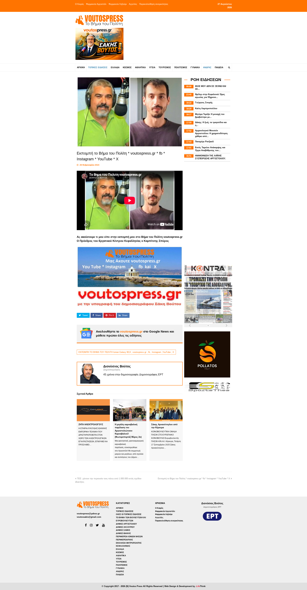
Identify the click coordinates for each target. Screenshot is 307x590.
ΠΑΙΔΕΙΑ (120, 575)
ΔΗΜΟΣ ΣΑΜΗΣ (123, 530)
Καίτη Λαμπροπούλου (206, 108)
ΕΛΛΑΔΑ (120, 549)
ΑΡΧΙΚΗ (119, 508)
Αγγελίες (133, 4)
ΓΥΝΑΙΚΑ (120, 568)
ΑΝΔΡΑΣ (120, 571)
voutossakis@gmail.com (89, 517)
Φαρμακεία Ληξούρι (118, 4)
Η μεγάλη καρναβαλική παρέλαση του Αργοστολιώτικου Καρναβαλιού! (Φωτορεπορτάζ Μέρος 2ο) (128, 430)
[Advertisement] (182, 37)
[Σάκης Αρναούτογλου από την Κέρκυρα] (166, 410)
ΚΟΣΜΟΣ (120, 552)
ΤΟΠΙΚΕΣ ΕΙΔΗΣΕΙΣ (124, 511)
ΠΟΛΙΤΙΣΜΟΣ (121, 565)
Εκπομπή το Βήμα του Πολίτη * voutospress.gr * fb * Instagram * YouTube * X (194, 478)
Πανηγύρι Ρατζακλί (204, 141)
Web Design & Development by (184, 586)
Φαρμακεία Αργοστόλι (96, 4)
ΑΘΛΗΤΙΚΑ (121, 555)
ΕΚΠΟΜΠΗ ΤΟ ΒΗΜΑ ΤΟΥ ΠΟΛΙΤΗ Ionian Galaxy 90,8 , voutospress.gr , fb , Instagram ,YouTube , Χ (126, 352)
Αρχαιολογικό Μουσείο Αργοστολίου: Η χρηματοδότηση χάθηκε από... (211, 133)
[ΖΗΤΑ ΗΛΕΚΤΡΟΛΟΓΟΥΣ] (93, 410)
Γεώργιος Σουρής (204, 102)
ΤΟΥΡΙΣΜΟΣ (121, 562)
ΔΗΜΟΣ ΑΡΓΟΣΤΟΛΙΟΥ (126, 524)
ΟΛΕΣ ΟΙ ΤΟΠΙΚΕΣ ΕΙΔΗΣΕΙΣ (128, 514)
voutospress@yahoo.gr (88, 513)
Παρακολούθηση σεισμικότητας (153, 4)
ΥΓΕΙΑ (119, 559)
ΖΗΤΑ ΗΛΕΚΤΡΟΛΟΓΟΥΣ (91, 424)
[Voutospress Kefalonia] (99, 20)
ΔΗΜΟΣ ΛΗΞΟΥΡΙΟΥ (125, 527)
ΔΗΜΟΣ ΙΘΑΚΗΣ (123, 533)
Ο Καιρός (79, 4)
